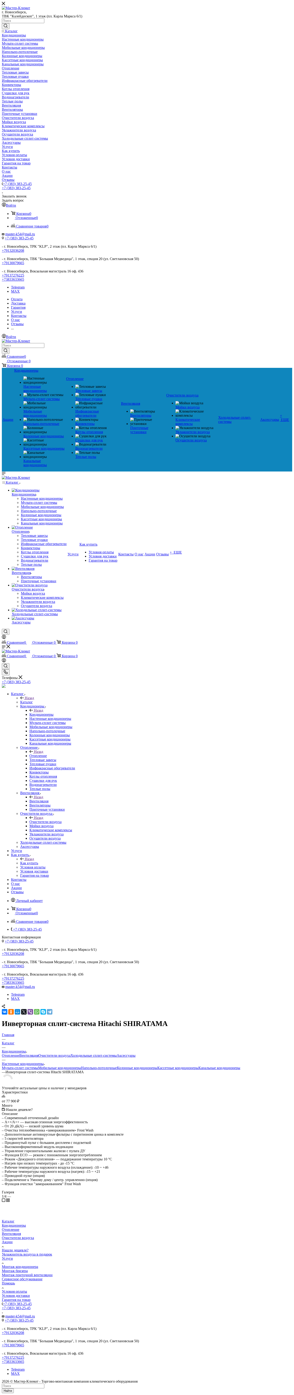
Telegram (18, 287)
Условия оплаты (14, 1291)
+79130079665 (13, 263)
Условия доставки (16, 1296)
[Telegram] (49, 1012)
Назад (29, 698)
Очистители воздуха (45, 822)
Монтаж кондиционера (20, 1267)
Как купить (29, 863)
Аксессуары (126, 1055)
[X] (24, 1012)
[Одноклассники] (11, 1012)
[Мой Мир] (17, 1012)
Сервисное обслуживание (22, 1279)
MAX (15, 291)
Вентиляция (38, 801)
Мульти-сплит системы (20, 1068)
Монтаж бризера (15, 1271)
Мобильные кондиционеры (59, 1068)
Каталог (26, 702)
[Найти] (5, 26)
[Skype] (43, 1012)
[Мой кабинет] (4, 638)
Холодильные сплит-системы (94, 1055)
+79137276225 (13, 275)
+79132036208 (13, 250)
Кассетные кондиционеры (177, 1068)
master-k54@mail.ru (20, 234)
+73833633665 (13, 279)
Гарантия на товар (16, 1300)
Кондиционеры (41, 714)
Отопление (38, 756)
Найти (8, 1390)
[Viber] (30, 1012)
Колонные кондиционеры (137, 1068)
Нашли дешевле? (15, 1250)
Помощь (8, 1283)
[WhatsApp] (37, 1012)
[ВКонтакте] (4, 1012)
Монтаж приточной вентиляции (27, 1275)
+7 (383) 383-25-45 (17, 184)
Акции (7, 1242)
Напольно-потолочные (99, 1068)
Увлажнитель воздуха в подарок (27, 1254)
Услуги (7, 1258)
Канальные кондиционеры (219, 1068)
